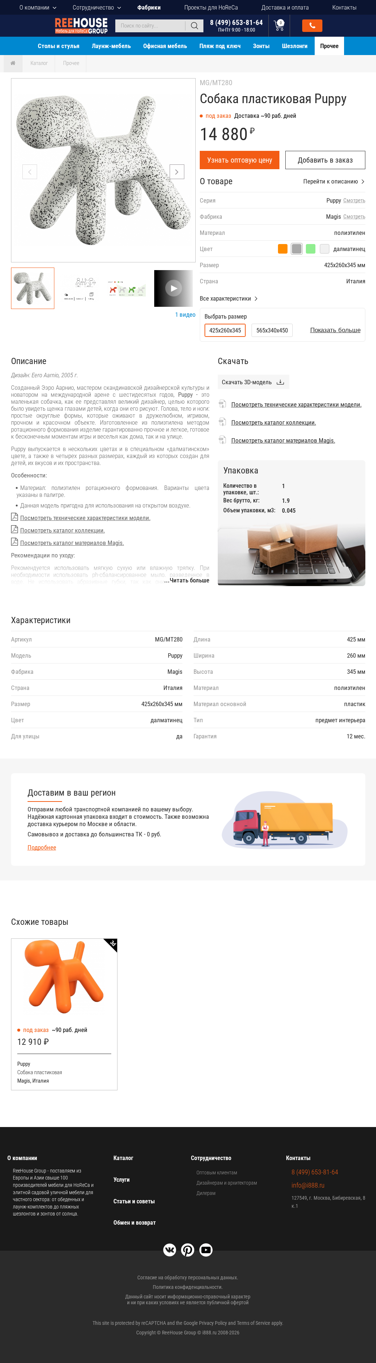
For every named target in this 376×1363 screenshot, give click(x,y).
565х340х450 (272, 330)
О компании (34, 7)
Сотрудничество (93, 7)
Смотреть (354, 200)
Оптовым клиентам (216, 1172)
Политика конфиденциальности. (188, 1287)
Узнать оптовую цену (239, 160)
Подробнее (42, 847)
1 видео (185, 314)
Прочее (329, 46)
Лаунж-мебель (111, 46)
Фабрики (149, 7)
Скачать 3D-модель (247, 382)
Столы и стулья (58, 46)
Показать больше (335, 330)
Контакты (344, 7)
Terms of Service (253, 1323)
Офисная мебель (165, 46)
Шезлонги (295, 46)
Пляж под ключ (220, 46)
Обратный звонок (312, 25)
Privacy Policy (213, 1323)
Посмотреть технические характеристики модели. (85, 517)
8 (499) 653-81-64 (236, 25)
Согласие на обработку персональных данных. (187, 1277)
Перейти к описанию (330, 181)
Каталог (39, 63)
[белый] (324, 249)
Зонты (261, 46)
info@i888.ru (308, 1185)
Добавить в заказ (325, 160)
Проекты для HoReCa (211, 7)
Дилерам (206, 1193)
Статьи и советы (134, 1201)
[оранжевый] (283, 249)
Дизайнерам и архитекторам (226, 1183)
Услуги (121, 1179)
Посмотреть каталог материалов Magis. (72, 542)
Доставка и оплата (285, 7)
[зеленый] (311, 249)
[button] (177, 171)
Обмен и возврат (134, 1222)
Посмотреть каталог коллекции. (62, 530)
